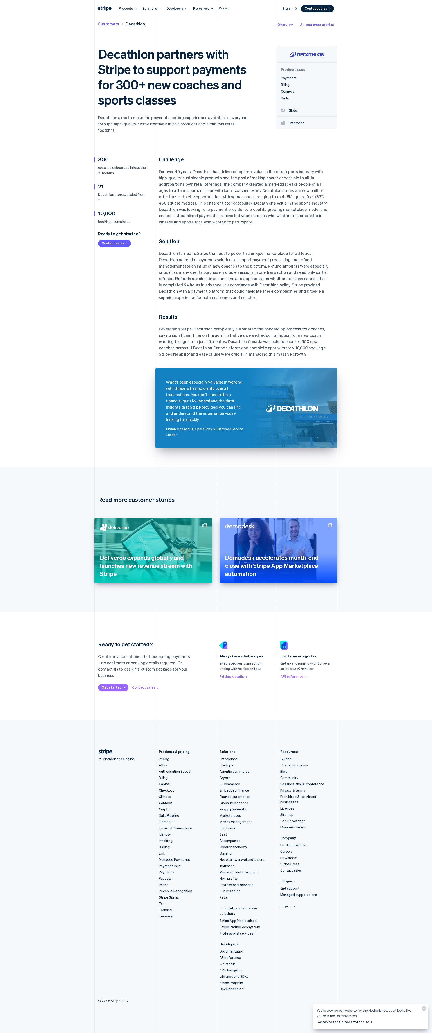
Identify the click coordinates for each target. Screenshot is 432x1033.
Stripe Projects (231, 982)
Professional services (236, 884)
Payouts (165, 878)
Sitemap (286, 814)
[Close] (423, 1009)
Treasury (166, 916)
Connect (165, 803)
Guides (285, 758)
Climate (165, 796)
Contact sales (316, 8)
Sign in (287, 8)
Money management (236, 821)
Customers (108, 23)
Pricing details (232, 676)
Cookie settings (292, 821)
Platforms (227, 828)
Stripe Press (289, 864)
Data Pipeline (169, 815)
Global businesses (234, 803)
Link (162, 853)
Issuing (164, 847)
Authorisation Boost (174, 771)
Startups (226, 765)
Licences (287, 808)
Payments (167, 872)
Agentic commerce (235, 771)
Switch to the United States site (343, 1022)
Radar (163, 884)
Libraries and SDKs (234, 976)
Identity (165, 834)
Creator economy (233, 847)
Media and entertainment (239, 872)
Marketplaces (230, 815)
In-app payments (233, 809)
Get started (112, 687)
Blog (283, 771)
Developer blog (232, 989)
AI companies (230, 840)
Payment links (170, 865)
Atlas (163, 765)
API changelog (231, 970)
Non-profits (229, 878)
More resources (292, 827)
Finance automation (235, 796)
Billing (163, 777)
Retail (224, 897)
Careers (286, 851)
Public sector (230, 891)
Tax (162, 903)
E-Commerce (230, 784)
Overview (285, 24)
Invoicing (166, 840)
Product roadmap (294, 845)
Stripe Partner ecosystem (240, 927)
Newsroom (288, 857)
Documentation (232, 951)
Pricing (224, 8)
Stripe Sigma (169, 897)
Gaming (226, 853)
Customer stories (294, 765)
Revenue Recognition (175, 891)
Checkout (166, 790)
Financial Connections (176, 828)
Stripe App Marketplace (238, 920)
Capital (164, 784)
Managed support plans (298, 894)
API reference (292, 676)
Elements (166, 821)
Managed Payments (174, 859)
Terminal (165, 910)
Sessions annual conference (302, 784)
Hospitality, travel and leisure (242, 859)
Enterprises (229, 758)
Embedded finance (234, 790)
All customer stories (317, 24)
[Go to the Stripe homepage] (103, 751)
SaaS (223, 834)
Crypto (164, 809)
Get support (289, 888)
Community (289, 777)
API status (228, 964)
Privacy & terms (292, 790)
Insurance (227, 865)
